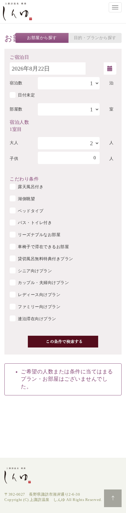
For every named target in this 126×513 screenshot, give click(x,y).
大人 (14, 143)
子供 (14, 158)
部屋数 (16, 109)
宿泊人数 (19, 122)
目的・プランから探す (95, 38)
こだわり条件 (24, 178)
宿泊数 (16, 83)
